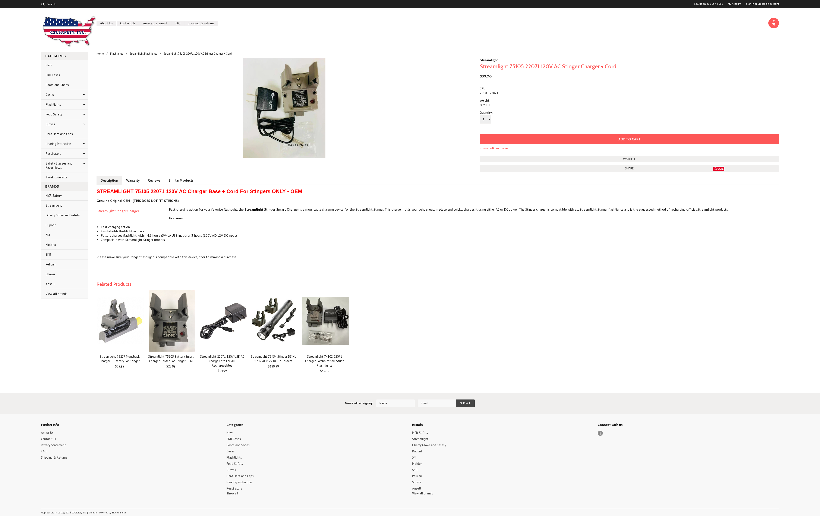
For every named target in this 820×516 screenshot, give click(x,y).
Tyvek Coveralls (56, 177)
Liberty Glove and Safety (63, 215)
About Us (106, 23)
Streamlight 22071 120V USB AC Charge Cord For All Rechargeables (222, 360)
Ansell (50, 284)
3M (48, 235)
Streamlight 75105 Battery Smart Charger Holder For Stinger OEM (171, 358)
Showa (50, 274)
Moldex (51, 245)
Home (100, 53)
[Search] (43, 4)
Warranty (133, 180)
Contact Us (127, 23)
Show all (232, 493)
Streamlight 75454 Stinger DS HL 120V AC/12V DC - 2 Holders (273, 358)
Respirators (53, 154)
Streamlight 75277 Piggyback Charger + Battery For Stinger (120, 358)
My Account (734, 3)
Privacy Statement (155, 23)
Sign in (750, 3)
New (49, 65)
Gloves (50, 124)
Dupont (51, 225)
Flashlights (53, 104)
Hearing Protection (58, 144)
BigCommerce (119, 512)
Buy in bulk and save (494, 148)
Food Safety (54, 114)
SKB (48, 254)
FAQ (177, 23)
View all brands (56, 294)
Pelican (51, 264)
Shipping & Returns (201, 23)
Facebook (600, 433)
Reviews (154, 180)
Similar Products (180, 180)
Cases (50, 95)
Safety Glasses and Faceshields (59, 165)
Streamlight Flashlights (143, 53)
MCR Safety (54, 196)
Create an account (768, 3)
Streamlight (54, 205)
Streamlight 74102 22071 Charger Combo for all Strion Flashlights (324, 360)
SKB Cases (53, 75)
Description (109, 180)
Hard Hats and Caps (59, 134)
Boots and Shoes (57, 85)
